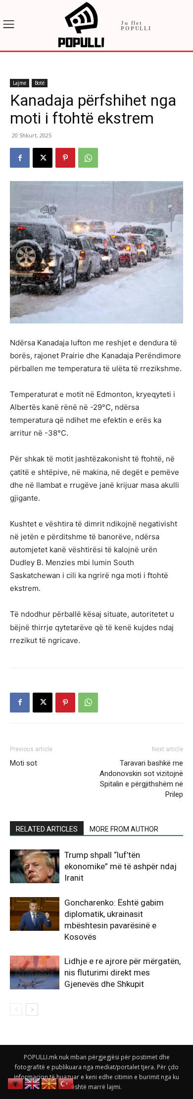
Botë (40, 82)
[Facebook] (20, 158)
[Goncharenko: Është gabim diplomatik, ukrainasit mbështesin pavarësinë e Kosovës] (34, 914)
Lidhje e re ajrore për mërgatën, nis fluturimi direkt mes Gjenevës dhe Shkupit (122, 972)
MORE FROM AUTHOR (124, 829)
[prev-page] (16, 1009)
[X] (42, 158)
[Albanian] (15, 1083)
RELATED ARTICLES (47, 829)
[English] (32, 1083)
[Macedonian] (49, 1083)
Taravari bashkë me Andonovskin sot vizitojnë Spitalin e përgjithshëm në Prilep (141, 779)
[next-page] (32, 1009)
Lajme (19, 82)
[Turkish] (66, 1083)
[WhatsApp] (88, 158)
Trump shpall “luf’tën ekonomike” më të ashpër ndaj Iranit (120, 866)
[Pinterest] (65, 158)
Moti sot (23, 763)
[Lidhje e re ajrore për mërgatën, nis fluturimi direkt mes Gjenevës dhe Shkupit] (34, 973)
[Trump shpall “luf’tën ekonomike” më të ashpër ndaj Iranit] (34, 866)
